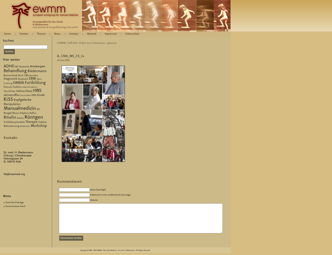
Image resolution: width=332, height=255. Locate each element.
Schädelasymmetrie (14, 122)
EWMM (18, 83)
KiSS (8, 99)
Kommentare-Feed (15, 206)
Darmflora (34, 76)
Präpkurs (24, 113)
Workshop (39, 126)
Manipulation (12, 104)
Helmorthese (24, 91)
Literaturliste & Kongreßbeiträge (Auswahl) (55, 27)
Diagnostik (10, 79)
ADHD (9, 66)
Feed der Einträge (15, 202)
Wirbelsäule (25, 126)
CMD (26, 75)
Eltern (39, 79)
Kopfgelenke (22, 100)
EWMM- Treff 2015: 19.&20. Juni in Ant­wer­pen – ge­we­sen (88, 43)
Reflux (33, 113)
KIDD (34, 95)
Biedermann (36, 71)
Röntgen (34, 117)
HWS (37, 90)
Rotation (20, 118)
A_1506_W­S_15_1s (70, 56)
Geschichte (9, 91)
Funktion (17, 87)
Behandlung (15, 71)
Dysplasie (23, 79)
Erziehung (8, 83)
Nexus (15, 113)
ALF (16, 66)
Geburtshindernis (29, 87)
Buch (20, 75)
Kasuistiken (26, 96)
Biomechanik (10, 75)
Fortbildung (35, 83)
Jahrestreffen (12, 95)
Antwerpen (37, 66)
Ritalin (10, 117)
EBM (32, 79)
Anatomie (24, 66)
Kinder (41, 95)
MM (38, 109)
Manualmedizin (20, 108)
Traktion (42, 122)
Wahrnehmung (11, 126)
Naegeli (8, 113)
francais (8, 87)
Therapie (31, 122)
